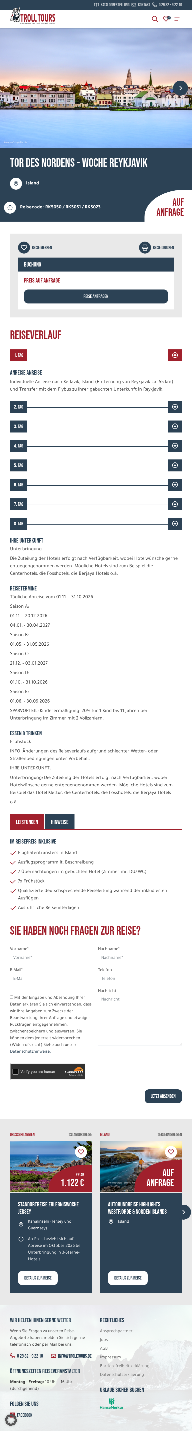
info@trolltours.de (75, 1356)
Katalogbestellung (115, 5)
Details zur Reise (38, 1278)
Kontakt (144, 5)
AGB (104, 1349)
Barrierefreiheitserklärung (125, 1366)
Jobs (104, 1340)
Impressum (110, 1357)
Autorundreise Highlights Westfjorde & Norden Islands (137, 1208)
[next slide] (180, 88)
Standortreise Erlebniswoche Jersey (48, 1208)
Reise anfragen (96, 296)
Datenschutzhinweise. (30, 1052)
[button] (11, 1420)
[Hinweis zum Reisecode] (10, 208)
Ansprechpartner (116, 1331)
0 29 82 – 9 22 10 (170, 5)
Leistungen (27, 822)
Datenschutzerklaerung (122, 1375)
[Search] (155, 19)
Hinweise (59, 822)
